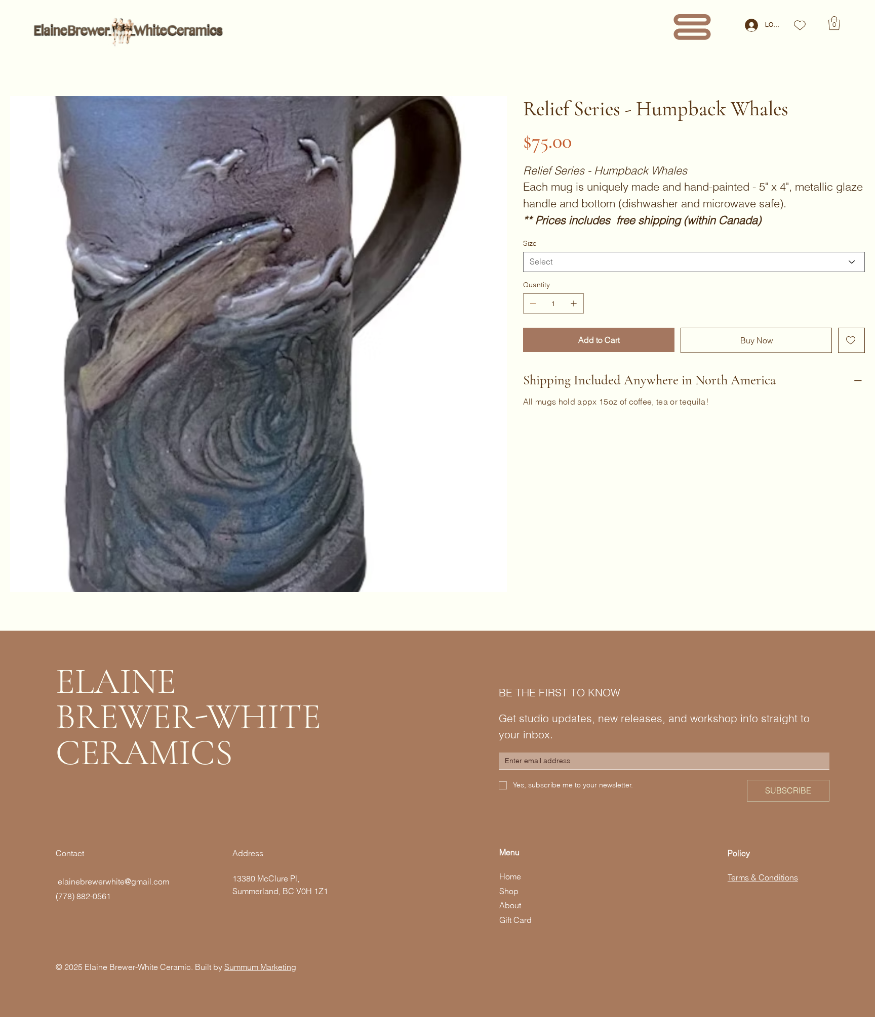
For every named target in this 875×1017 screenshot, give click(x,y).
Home (510, 876)
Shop (509, 891)
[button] (834, 23)
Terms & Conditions (763, 877)
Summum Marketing (260, 967)
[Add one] (574, 303)
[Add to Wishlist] (851, 340)
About (510, 905)
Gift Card (515, 920)
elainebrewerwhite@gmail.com (112, 881)
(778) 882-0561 (83, 896)
